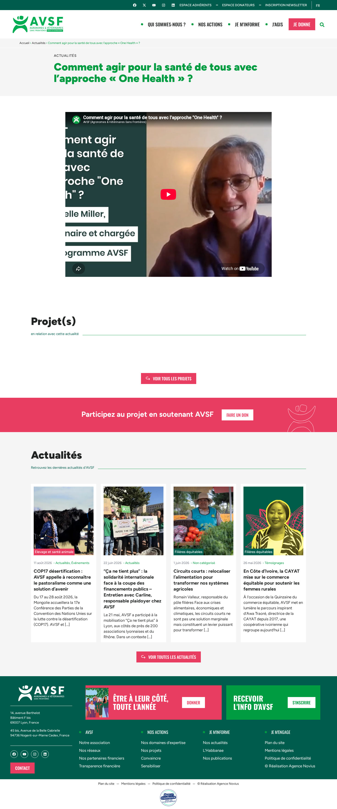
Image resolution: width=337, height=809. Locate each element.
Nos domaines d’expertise (163, 742)
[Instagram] (163, 5)
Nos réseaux (89, 750)
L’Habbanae (213, 750)
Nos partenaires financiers (101, 758)
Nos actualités (215, 742)
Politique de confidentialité (288, 758)
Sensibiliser (150, 766)
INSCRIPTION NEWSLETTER (286, 5)
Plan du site (275, 742)
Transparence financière (99, 766)
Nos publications (217, 758)
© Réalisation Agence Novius (290, 766)
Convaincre (151, 758)
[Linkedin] (173, 5)
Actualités (38, 43)
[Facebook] (134, 5)
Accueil (24, 43)
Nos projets (151, 750)
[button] (322, 24)
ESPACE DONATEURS (238, 5)
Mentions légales (279, 750)
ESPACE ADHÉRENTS (196, 5)
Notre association (94, 742)
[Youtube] (154, 5)
